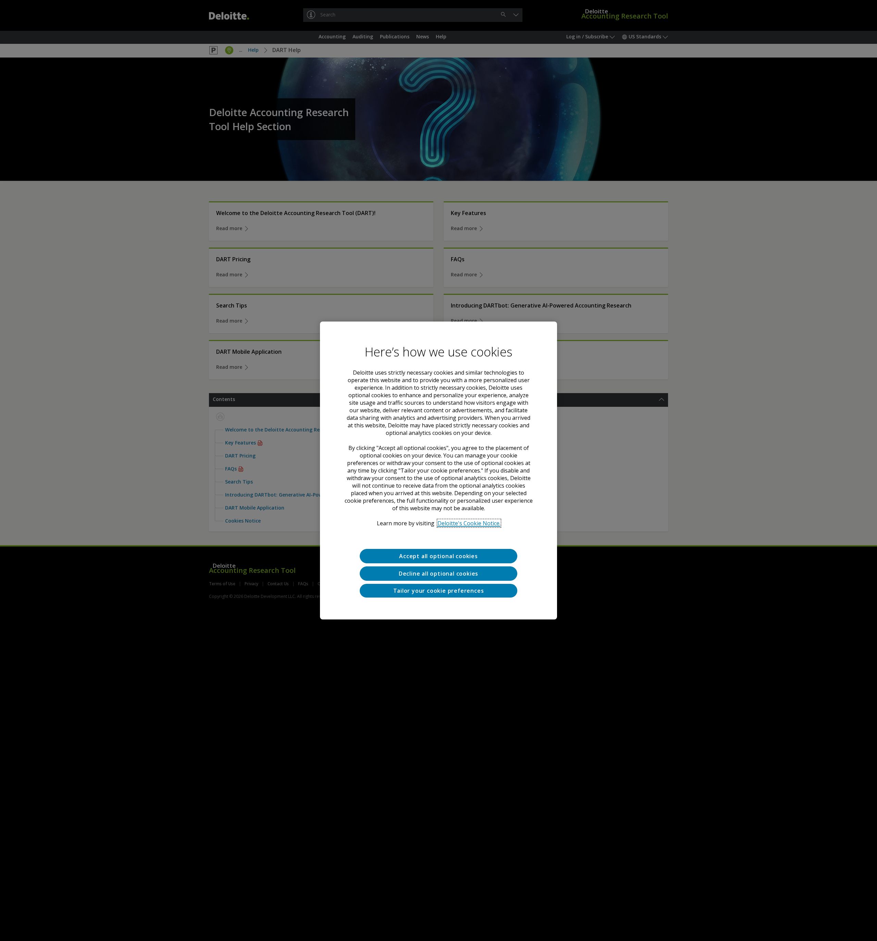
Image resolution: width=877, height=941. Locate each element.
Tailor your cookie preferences (438, 590)
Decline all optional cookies (438, 573)
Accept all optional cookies (438, 556)
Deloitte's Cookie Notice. (469, 523)
